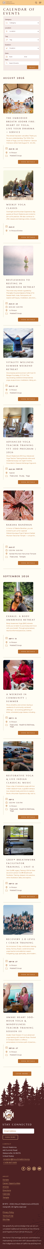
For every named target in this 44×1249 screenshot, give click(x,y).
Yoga (28, 476)
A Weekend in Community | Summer (16, 698)
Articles (6, 1187)
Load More (22, 1074)
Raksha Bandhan (19, 525)
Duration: (8, 45)
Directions (7, 1190)
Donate (6, 1180)
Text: (6, 59)
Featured (14, 476)
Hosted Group (16, 156)
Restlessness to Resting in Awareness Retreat (20, 283)
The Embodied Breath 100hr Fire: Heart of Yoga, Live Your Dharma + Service (21, 125)
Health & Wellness (26, 725)
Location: (8, 28)
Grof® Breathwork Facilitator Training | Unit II (21, 863)
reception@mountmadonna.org (16, 1159)
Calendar (6, 1194)
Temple (22, 557)
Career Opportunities (11, 1183)
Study (21, 476)
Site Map (6, 1219)
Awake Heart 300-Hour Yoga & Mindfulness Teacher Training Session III (20, 1024)
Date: (7, 53)
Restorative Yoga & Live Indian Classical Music (20, 779)
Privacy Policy (8, 1212)
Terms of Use (8, 1216)
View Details (28, 162)
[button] (40, 3)
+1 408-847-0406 (10, 1163)
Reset (33, 67)
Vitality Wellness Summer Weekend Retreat (20, 366)
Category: (8, 19)
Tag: (6, 36)
